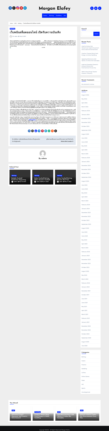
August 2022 (85, 271)
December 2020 (86, 326)
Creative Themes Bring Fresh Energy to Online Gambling (41, 416)
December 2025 (86, 118)
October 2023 (85, 220)
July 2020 (84, 345)
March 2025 (85, 153)
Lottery (84, 372)
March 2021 (85, 314)
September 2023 (86, 224)
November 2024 (86, 169)
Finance (84, 364)
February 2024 (86, 204)
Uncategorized (86, 392)
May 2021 (84, 306)
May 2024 (84, 193)
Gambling (59, 15)
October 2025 (85, 126)
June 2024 (85, 189)
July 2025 (84, 138)
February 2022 (86, 283)
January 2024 (86, 208)
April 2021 (84, 310)
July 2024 (84, 185)
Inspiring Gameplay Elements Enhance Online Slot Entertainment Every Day (90, 66)
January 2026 (86, 114)
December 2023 (86, 212)
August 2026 (85, 95)
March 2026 (85, 106)
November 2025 (86, 122)
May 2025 (84, 146)
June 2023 (85, 236)
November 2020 (86, 330)
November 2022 (86, 263)
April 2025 (84, 150)
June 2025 (85, 142)
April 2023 (84, 244)
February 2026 (86, 110)
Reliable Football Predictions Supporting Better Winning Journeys (19, 180)
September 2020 (86, 338)
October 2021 (85, 295)
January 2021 (85, 322)
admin (16, 36)
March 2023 (85, 248)
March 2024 (85, 200)
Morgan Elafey (54, 8)
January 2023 (86, 255)
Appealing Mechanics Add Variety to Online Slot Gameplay (65, 416)
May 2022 (84, 275)
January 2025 (86, 161)
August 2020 (85, 342)
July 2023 (84, 232)
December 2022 (86, 259)
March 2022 (85, 279)
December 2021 (86, 291)
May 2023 (84, 240)
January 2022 (86, 287)
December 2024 (86, 165)
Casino (45, 15)
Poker (83, 380)
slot (65, 15)
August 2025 (85, 134)
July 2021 (84, 298)
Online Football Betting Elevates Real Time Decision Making (64, 180)
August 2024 (85, 181)
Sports (83, 388)
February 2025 (86, 157)
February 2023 (86, 251)
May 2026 (84, 99)
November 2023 (86, 216)
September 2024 (86, 177)
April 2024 (84, 197)
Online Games (85, 376)
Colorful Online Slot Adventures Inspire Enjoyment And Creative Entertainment (90, 48)
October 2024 (85, 173)
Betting (51, 15)
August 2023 (85, 228)
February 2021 (86, 318)
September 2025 (86, 130)
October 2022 (85, 267)
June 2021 (85, 302)
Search (84, 29)
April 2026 (84, 103)
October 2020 (85, 334)
